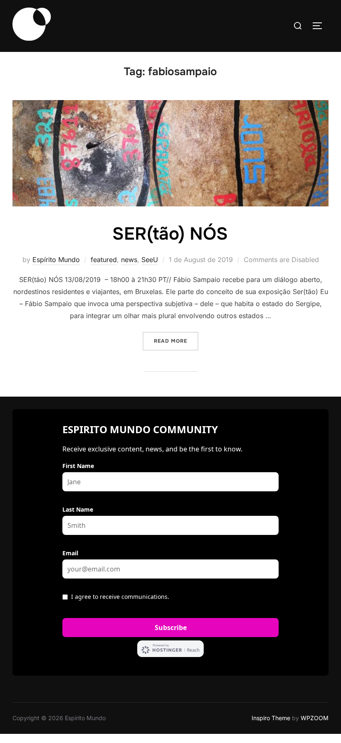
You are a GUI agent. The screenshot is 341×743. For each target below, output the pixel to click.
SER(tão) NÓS (170, 234)
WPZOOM (315, 717)
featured (104, 259)
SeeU (149, 259)
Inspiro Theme (271, 717)
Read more (176, 340)
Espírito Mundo (56, 259)
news (129, 259)
